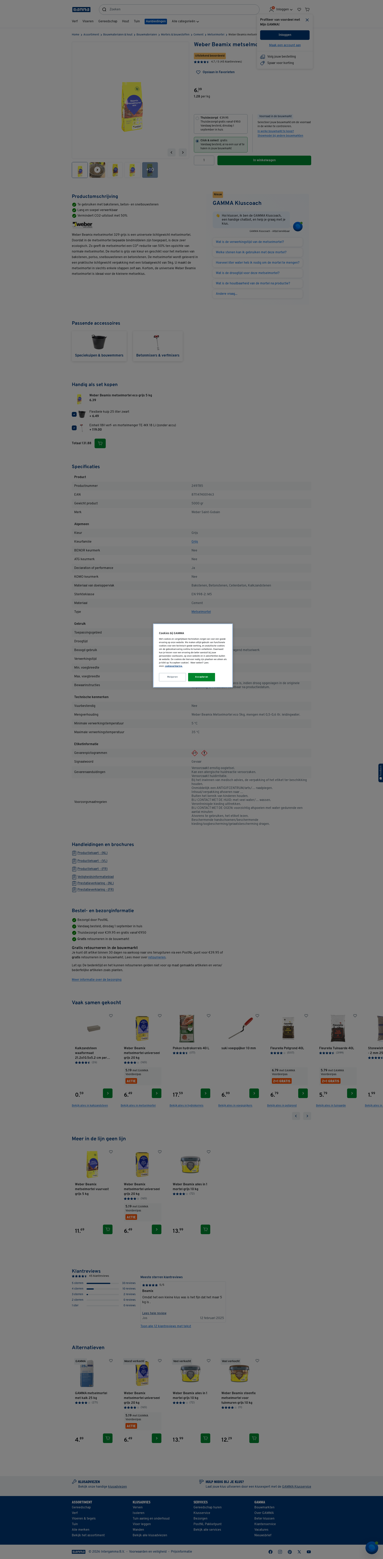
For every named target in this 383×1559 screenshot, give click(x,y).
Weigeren (172, 677)
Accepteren (201, 677)
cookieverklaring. (174, 666)
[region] (193, 656)
